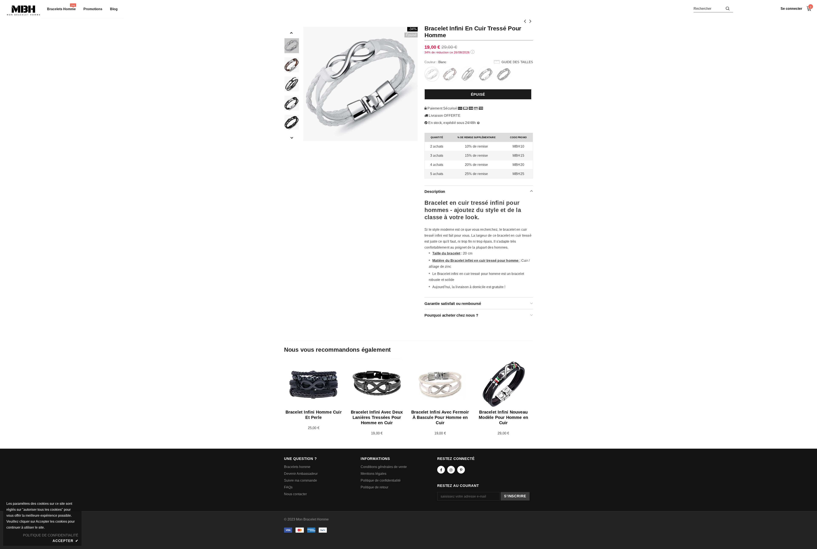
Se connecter (791, 8)
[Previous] (291, 32)
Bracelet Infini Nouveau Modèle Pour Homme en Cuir (503, 417)
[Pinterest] (461, 470)
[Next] (291, 137)
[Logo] (23, 10)
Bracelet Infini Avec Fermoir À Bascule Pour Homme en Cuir (440, 417)
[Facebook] (441, 470)
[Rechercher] (727, 8)
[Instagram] (451, 470)
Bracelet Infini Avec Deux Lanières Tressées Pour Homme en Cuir (377, 417)
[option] (360, 84)
